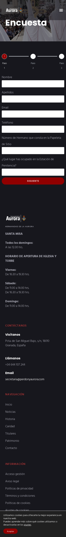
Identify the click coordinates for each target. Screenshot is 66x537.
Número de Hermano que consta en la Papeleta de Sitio (31, 140)
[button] (61, 10)
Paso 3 (61, 65)
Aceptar (10, 531)
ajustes (27, 524)
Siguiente (33, 180)
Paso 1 (4, 65)
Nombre (7, 77)
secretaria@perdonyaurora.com (24, 379)
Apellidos (8, 92)
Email (5, 107)
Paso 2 (33, 65)
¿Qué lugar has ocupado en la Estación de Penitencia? (28, 162)
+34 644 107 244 (15, 364)
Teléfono (7, 122)
